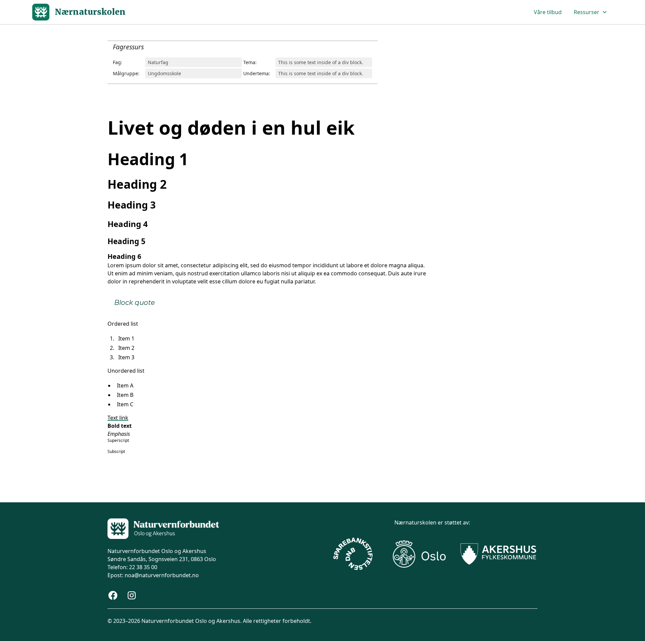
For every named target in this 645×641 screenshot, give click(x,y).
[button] (590, 12)
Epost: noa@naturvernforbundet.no (153, 575)
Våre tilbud (548, 12)
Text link (118, 417)
